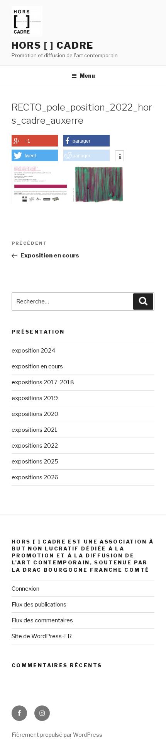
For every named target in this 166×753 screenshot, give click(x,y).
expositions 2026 (35, 477)
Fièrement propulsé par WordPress (57, 734)
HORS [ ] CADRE (52, 45)
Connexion (25, 588)
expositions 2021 (35, 429)
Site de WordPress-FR (42, 636)
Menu (87, 75)
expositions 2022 (35, 445)
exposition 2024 (33, 350)
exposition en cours (37, 366)
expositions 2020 (35, 414)
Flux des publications (39, 604)
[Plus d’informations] (119, 156)
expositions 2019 (35, 398)
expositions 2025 (35, 461)
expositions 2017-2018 (43, 382)
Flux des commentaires (42, 620)
